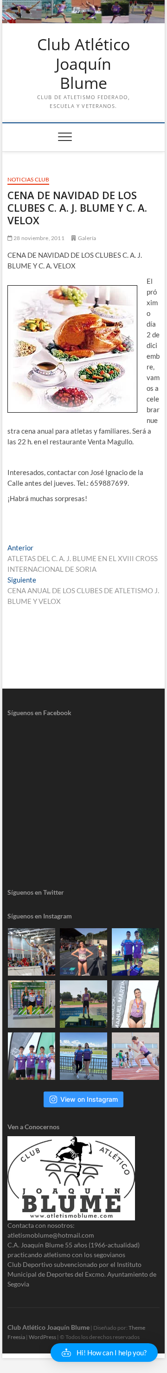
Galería (87, 237)
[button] (104, 1352)
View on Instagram (89, 1099)
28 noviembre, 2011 (38, 237)
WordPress (42, 1336)
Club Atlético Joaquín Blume (83, 64)
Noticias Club (28, 179)
